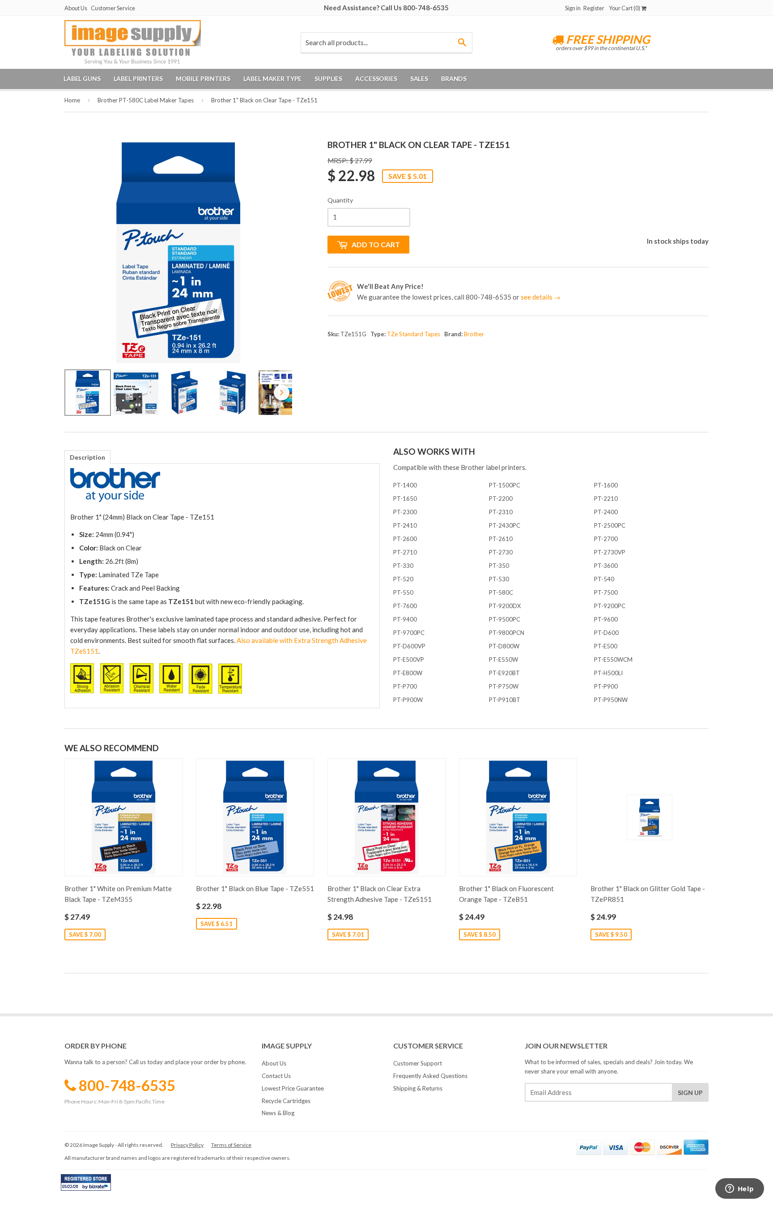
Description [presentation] (87, 457)
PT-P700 (405, 686)
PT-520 (403, 579)
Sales (419, 78)
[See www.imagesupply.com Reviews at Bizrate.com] (86, 1182)
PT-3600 (606, 565)
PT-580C (501, 592)
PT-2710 (405, 552)
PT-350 (499, 565)
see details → (541, 297)
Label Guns (82, 78)
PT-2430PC (504, 525)
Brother (474, 334)
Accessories (376, 78)
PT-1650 (405, 498)
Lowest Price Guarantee (293, 1088)
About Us (75, 8)
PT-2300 (405, 512)
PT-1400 (405, 485)
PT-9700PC (409, 632)
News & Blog (278, 1112)
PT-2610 (501, 538)
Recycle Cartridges (286, 1100)
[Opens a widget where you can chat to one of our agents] (739, 1189)
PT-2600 (405, 538)
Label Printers (138, 78)
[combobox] (386, 42)
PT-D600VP (409, 646)
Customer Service (113, 8)
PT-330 (403, 565)
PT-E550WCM (613, 659)
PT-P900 (606, 686)
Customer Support (417, 1063)
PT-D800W (504, 646)
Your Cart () (625, 8)
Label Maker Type (272, 78)
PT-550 (403, 592)
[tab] (87, 457)
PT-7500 (606, 592)
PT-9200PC (609, 605)
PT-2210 (606, 498)
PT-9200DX (505, 605)
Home (72, 100)
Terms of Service (231, 1145)
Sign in (573, 8)
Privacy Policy (187, 1145)
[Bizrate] (100, 1188)
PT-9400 (405, 619)
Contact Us (276, 1075)
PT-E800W (407, 672)
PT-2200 (501, 498)
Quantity (340, 200)
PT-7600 (405, 605)
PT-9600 (606, 619)
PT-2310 (501, 512)
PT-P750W (503, 686)
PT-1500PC (504, 485)
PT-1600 (606, 485)
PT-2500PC (609, 525)
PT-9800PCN (506, 632)
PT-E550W (503, 659)
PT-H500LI (608, 672)
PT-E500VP (408, 659)
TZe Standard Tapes (413, 334)
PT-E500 (605, 646)
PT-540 (604, 579)
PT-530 (499, 579)
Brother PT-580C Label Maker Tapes (146, 100)
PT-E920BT (504, 672)
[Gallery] (178, 279)
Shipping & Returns (417, 1088)
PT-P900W (408, 699)
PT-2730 (501, 552)
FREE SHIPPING (607, 39)
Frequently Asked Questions (430, 1075)
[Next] (279, 252)
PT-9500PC (504, 619)
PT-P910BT (504, 699)
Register (593, 8)
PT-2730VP (609, 552)
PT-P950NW (611, 699)
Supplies (328, 78)
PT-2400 (606, 512)
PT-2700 (606, 538)
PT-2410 (405, 525)
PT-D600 (606, 632)
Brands (454, 78)
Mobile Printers (203, 78)
